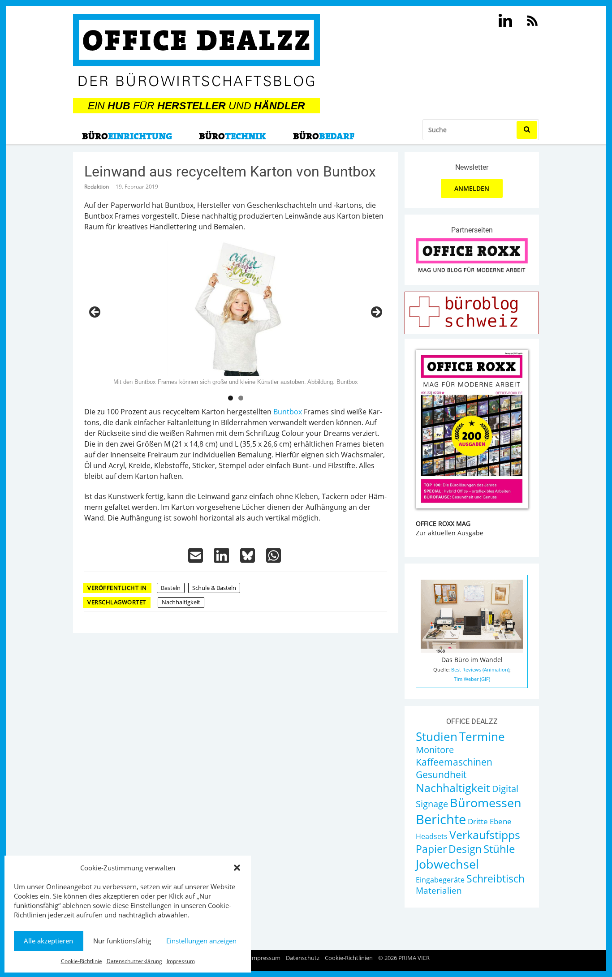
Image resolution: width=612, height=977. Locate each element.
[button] (237, 867)
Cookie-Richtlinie (81, 961)
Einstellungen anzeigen (201, 940)
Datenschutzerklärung (134, 961)
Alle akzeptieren (48, 940)
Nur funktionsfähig (122, 940)
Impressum (181, 961)
